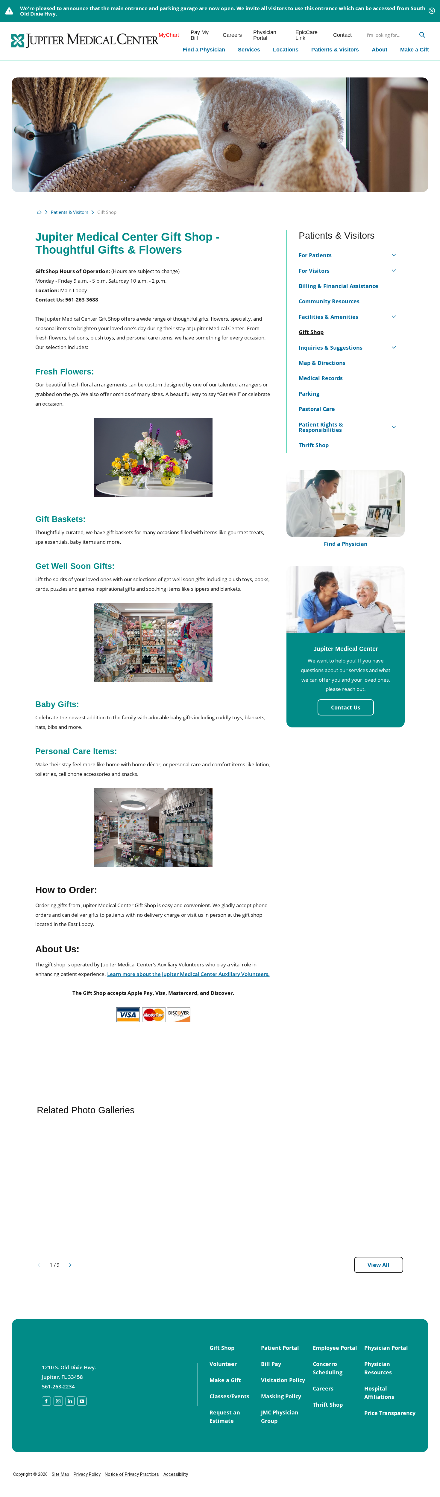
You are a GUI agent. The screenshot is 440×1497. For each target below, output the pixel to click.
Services (249, 49)
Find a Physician (204, 49)
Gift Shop (311, 332)
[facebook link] (46, 1401)
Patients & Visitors (335, 49)
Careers (232, 35)
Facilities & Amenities (328, 316)
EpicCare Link (306, 35)
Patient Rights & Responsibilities (321, 427)
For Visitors (314, 270)
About (379, 49)
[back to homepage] (39, 212)
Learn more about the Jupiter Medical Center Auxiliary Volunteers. (188, 973)
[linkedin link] (70, 1401)
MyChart (169, 35)
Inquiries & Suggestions (330, 347)
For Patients (315, 255)
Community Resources (329, 301)
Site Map (60, 1474)
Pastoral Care (317, 408)
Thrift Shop (314, 445)
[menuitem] (203, 50)
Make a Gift (414, 49)
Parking (309, 393)
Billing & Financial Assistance (338, 286)
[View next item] (70, 1265)
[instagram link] (58, 1401)
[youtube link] (82, 1401)
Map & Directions (322, 362)
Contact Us (345, 707)
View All (378, 1264)
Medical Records (321, 378)
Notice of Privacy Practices (132, 1474)
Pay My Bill (200, 35)
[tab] (393, 253)
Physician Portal (264, 35)
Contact (342, 35)
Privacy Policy (87, 1474)
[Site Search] (422, 35)
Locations (285, 49)
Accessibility (175, 1474)
